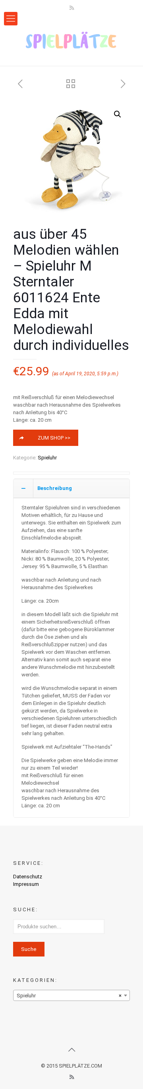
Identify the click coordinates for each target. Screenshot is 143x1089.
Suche (29, 949)
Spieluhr (47, 458)
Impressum (26, 884)
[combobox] (71, 995)
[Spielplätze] (71, 40)
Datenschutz (27, 877)
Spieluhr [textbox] (69, 996)
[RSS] (72, 8)
